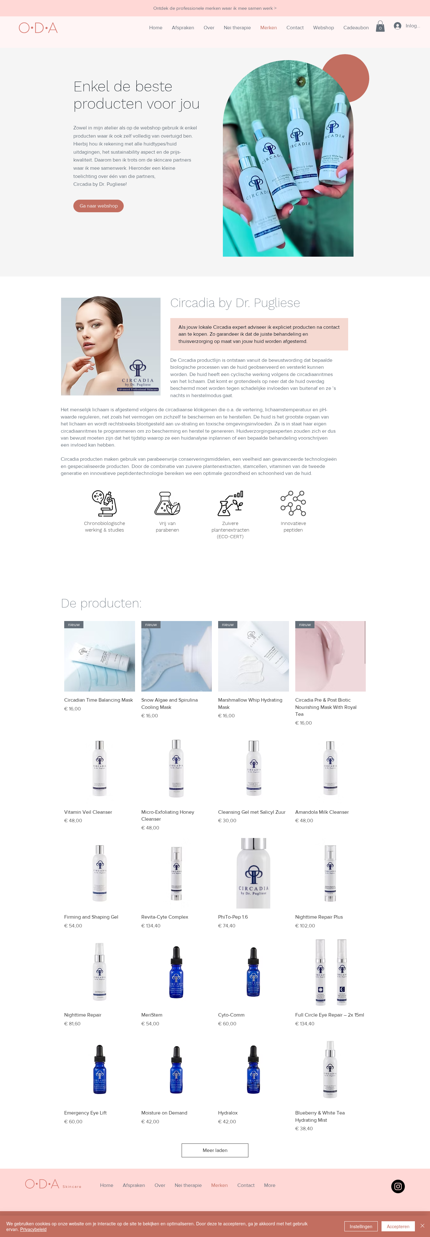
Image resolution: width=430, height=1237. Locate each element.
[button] (380, 26)
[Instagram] (398, 1186)
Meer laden (215, 1150)
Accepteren (398, 1226)
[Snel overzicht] (99, 768)
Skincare (72, 1186)
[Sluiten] (422, 1226)
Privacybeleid (33, 1229)
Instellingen (361, 1226)
